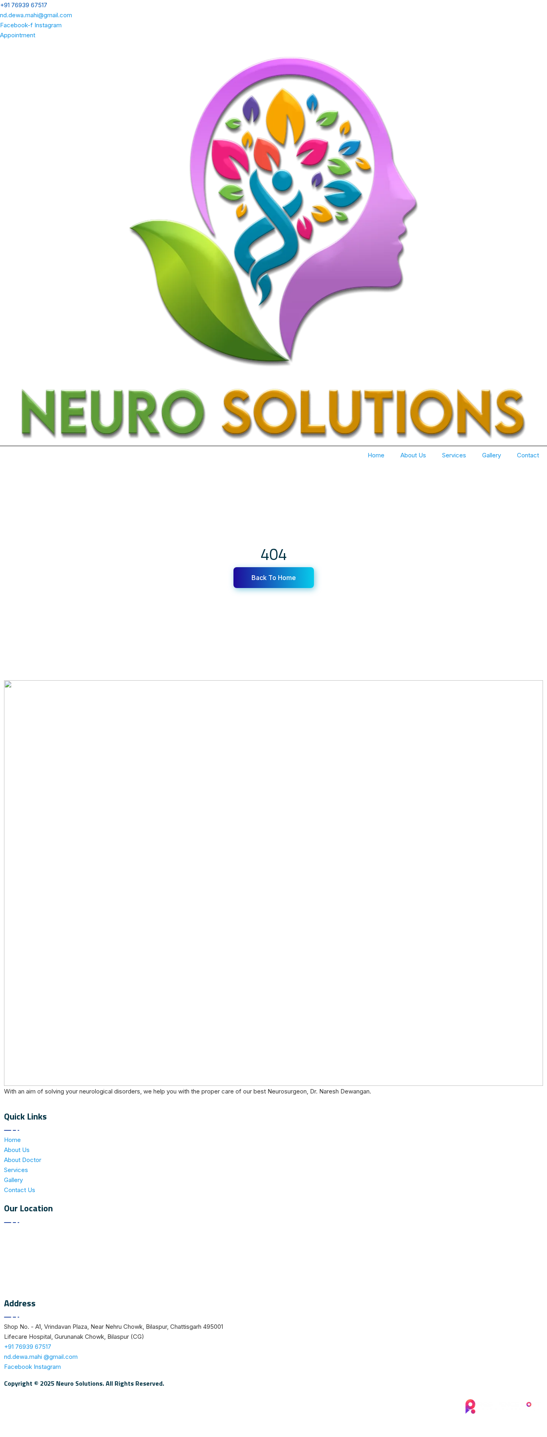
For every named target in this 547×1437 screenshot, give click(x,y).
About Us (413, 455)
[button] (17, 35)
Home (376, 455)
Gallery (491, 455)
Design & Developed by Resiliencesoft (490, 1421)
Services (454, 455)
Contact (528, 455)
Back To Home (273, 578)
